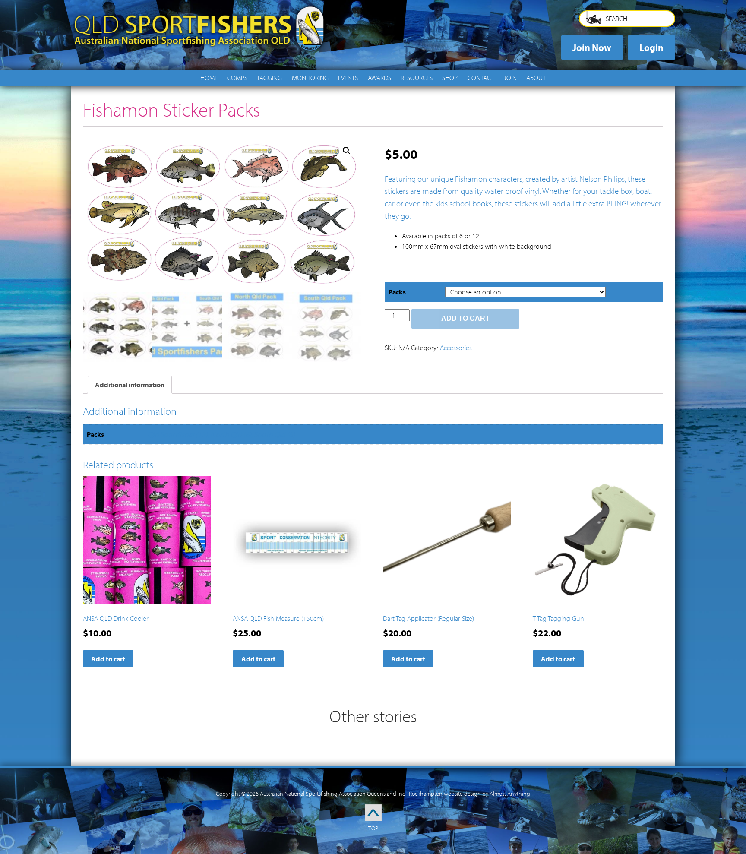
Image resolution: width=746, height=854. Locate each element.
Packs (397, 292)
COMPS (237, 77)
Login (651, 47)
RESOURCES (417, 77)
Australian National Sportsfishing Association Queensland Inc (332, 793)
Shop (450, 77)
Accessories (456, 347)
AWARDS (379, 77)
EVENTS (348, 77)
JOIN (510, 77)
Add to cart (465, 318)
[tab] (130, 385)
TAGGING (269, 77)
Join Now (591, 47)
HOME (209, 77)
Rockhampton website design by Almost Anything (469, 793)
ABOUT (536, 77)
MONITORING (310, 77)
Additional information (129, 384)
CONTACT (481, 77)
